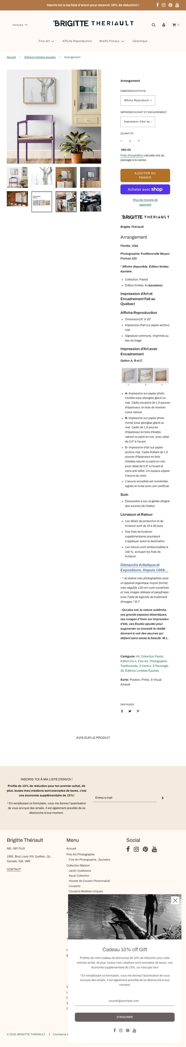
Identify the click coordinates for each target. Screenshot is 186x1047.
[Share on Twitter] (130, 711)
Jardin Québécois (80, 870)
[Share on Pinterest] (138, 711)
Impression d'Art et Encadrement (143, 112)
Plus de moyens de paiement (145, 202)
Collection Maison (78, 865)
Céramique (140, 41)
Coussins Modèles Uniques (86, 891)
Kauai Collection (79, 875)
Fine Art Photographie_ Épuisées (89, 859)
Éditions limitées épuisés (40, 57)
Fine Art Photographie (80, 854)
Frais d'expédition (131, 155)
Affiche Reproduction (77, 41)
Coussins (74, 886)
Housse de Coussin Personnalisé (89, 880)
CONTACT (14, 869)
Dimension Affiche (133, 90)
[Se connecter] (163, 24)
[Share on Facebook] (123, 711)
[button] (19, 25)
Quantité (126, 133)
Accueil (11, 57)
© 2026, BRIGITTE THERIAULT (26, 1034)
